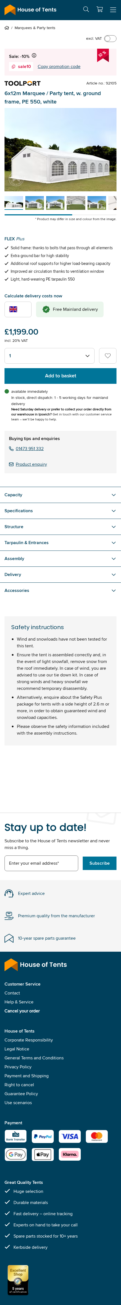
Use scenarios (18, 1102)
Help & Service (19, 1002)
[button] (99, 9)
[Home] (8, 27)
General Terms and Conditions (34, 1058)
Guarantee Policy (21, 1093)
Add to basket (60, 375)
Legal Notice (17, 1049)
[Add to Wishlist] (107, 356)
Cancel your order (22, 1011)
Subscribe (99, 863)
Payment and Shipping (27, 1076)
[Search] (86, 10)
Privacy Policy (18, 1067)
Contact (12, 993)
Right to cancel (19, 1084)
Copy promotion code (59, 66)
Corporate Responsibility (29, 1040)
